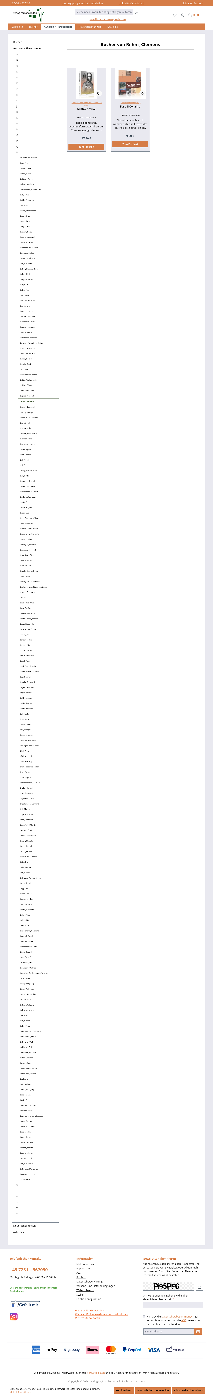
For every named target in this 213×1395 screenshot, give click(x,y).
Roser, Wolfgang (26, 983)
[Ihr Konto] (182, 15)
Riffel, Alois (24, 751)
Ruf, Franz (23, 1079)
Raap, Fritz (24, 163)
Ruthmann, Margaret (28, 1169)
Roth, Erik (23, 1015)
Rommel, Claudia (26, 936)
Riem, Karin (24, 719)
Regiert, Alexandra (27, 395)
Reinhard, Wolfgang (27, 497)
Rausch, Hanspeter (27, 327)
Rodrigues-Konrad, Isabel (30, 878)
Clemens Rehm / (78, 102)
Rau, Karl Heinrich (27, 300)
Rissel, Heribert (26, 819)
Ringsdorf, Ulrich (26, 798)
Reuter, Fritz (24, 576)
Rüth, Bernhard (26, 1163)
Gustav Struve (86, 109)
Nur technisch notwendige (153, 1390)
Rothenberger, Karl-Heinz (30, 1031)
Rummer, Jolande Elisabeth (31, 1116)
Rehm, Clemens (26, 401)
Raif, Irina (23, 205)
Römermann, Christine (29, 930)
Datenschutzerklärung (89, 1281)
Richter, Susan (25, 650)
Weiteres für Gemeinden (89, 1310)
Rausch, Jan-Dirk (26, 332)
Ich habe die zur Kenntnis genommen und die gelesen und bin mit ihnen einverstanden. (174, 1320)
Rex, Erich (23, 597)
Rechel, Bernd (25, 358)
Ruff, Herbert (25, 1084)
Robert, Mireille (26, 840)
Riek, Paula (24, 714)
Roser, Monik (25, 978)
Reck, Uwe (23, 369)
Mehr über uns (85, 1264)
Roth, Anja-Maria (26, 1010)
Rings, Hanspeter (26, 793)
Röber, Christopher (27, 835)
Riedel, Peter (24, 661)
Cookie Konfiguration (88, 1299)
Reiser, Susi (24, 512)
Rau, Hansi (24, 295)
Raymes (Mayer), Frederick (31, 343)
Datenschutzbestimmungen (177, 1316)
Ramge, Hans (25, 226)
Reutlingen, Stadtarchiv (29, 581)
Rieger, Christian (26, 687)
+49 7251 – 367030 (29, 1270)
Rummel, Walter (26, 1110)
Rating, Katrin (25, 290)
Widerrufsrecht (85, 1290)
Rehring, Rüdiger (26, 412)
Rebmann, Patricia (27, 353)
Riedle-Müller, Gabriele (29, 671)
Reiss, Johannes (26, 523)
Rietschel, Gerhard (27, 740)
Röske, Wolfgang (26, 989)
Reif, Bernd (24, 465)
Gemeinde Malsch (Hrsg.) (130, 102)
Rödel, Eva (23, 862)
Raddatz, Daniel (26, 179)
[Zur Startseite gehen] (27, 15)
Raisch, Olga (24, 216)
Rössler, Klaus (25, 999)
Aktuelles (18, 1232)
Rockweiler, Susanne (28, 856)
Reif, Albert (24, 460)
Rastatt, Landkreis (27, 258)
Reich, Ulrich (24, 423)
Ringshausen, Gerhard (29, 803)
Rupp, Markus (25, 1131)
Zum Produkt (86, 146)
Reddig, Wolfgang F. (27, 380)
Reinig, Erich (24, 502)
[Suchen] (136, 12)
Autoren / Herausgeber (27, 48)
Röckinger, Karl (25, 851)
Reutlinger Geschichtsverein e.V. (33, 587)
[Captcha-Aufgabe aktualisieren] (199, 1287)
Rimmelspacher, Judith (29, 766)
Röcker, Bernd (25, 846)
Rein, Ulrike (24, 475)
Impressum (83, 1268)
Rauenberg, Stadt (26, 321)
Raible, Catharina (26, 200)
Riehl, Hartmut (25, 698)
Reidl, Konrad (25, 454)
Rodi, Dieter (24, 872)
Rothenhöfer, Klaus (27, 1036)
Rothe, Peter (24, 1026)
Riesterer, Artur (26, 735)
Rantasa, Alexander (27, 237)
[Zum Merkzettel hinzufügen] (99, 93)
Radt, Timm (24, 194)
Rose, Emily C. (25, 957)
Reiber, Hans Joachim (28, 417)
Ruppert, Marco (26, 1147)
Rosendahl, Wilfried (27, 967)
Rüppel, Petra (25, 1137)
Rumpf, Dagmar (26, 1121)
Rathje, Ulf (23, 284)
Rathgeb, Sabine (26, 279)
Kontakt (81, 1277)
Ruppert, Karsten (26, 1142)
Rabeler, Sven (25, 168)
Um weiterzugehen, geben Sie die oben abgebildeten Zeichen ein (166, 1297)
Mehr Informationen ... (22, 1392)
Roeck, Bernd (25, 883)
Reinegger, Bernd (27, 481)
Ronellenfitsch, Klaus (28, 946)
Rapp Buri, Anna (26, 242)
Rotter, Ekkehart (26, 1057)
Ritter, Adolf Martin (27, 825)
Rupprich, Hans (26, 1153)
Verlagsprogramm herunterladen (82, 3)
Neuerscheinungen (24, 1225)
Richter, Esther (25, 639)
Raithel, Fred (24, 221)
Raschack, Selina (26, 253)
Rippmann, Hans (26, 814)
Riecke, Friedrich (26, 655)
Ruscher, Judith (25, 1158)
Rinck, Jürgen (25, 777)
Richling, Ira (24, 634)
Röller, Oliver (25, 920)
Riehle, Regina (25, 703)
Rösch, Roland (25, 952)
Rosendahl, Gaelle (27, 962)
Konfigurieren (124, 1390)
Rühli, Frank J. (25, 1094)
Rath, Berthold (25, 263)
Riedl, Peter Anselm (27, 666)
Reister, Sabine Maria (28, 528)
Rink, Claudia (25, 809)
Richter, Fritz (24, 645)
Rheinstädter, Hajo (27, 624)
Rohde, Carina (25, 893)
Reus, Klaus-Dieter (27, 555)
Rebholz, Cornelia (27, 348)
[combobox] (104, 12)
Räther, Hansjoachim (28, 268)
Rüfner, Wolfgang (26, 1089)
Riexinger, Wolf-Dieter (29, 745)
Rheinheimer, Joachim (28, 618)
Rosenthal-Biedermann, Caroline (33, 973)
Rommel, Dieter (26, 941)
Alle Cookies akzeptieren (188, 1390)
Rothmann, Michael (27, 1052)
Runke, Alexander (27, 1126)
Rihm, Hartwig (25, 761)
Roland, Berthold (26, 909)
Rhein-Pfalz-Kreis (26, 602)
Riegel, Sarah (25, 676)
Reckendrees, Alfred (28, 374)
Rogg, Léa (23, 888)
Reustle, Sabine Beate (28, 571)
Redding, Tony (25, 385)
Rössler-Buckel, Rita (27, 994)
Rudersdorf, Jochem (27, 1073)
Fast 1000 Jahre (130, 106)
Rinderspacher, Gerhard (29, 782)
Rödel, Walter (25, 867)
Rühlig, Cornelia (26, 1100)
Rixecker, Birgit (25, 830)
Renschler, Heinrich (27, 550)
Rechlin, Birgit (25, 364)
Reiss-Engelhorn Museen (30, 518)
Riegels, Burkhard (27, 682)
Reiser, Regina (25, 507)
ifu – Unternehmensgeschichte (108, 19)
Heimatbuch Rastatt (28, 157)
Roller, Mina (24, 915)
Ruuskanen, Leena (27, 1174)
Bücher (17, 42)
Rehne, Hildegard (26, 407)
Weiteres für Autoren (87, 1318)
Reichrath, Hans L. (27, 444)
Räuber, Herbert (26, 311)
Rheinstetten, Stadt (27, 629)
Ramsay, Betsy (25, 231)
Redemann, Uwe (26, 390)
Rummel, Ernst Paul (27, 1105)
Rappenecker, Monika (28, 247)
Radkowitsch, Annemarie (30, 189)
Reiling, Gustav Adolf (28, 470)
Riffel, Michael (25, 756)
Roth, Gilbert (24, 1020)
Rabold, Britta (25, 173)
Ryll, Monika (24, 1179)
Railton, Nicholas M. (27, 210)
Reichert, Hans (25, 438)
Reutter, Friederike (27, 592)
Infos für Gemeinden (131, 3)
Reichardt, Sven (26, 428)
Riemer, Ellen (25, 724)
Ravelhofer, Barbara (28, 337)
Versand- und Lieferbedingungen (95, 1286)
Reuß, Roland (25, 565)
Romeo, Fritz (24, 925)
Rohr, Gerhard (25, 904)
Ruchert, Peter (25, 1063)
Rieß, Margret (25, 729)
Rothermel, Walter (27, 1042)
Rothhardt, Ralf (25, 1047)
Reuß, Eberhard (26, 560)
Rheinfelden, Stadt (27, 613)
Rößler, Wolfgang (26, 1004)
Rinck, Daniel (25, 772)
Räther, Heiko (25, 274)
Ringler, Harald (25, 788)
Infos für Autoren (192, 3)
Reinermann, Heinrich (28, 491)
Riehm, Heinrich (26, 708)
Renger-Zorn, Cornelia (29, 534)
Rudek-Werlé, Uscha (28, 1068)
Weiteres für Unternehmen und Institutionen (101, 1314)
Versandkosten (96, 1372)
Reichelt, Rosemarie (28, 433)
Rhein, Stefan (25, 608)
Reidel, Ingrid (25, 449)
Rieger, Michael (26, 692)
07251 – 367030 (20, 3)
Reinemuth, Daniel (27, 486)
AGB (78, 1273)
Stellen (80, 1294)
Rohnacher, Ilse (26, 899)
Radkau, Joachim (26, 184)
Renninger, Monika (27, 544)
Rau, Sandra (24, 306)
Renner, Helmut (26, 539)
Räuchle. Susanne (27, 316)
